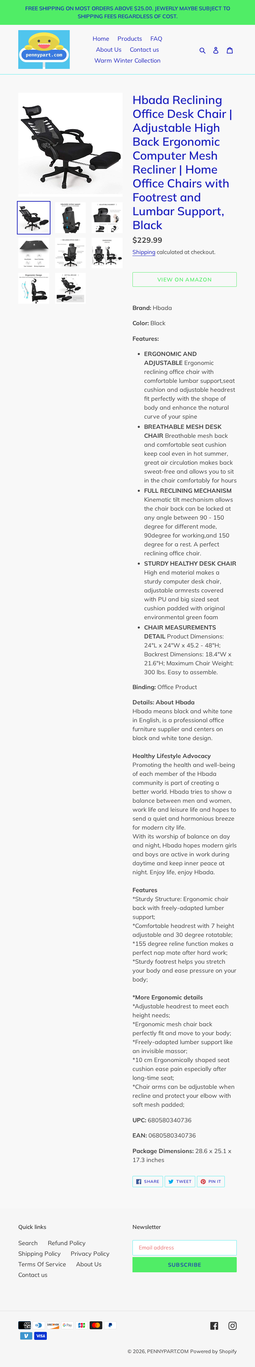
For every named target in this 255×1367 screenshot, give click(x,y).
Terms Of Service (42, 1264)
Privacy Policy (90, 1253)
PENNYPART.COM (168, 1351)
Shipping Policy (39, 1253)
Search (28, 1243)
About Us (89, 1264)
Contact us (32, 1275)
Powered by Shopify (213, 1351)
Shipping (143, 251)
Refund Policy (67, 1243)
